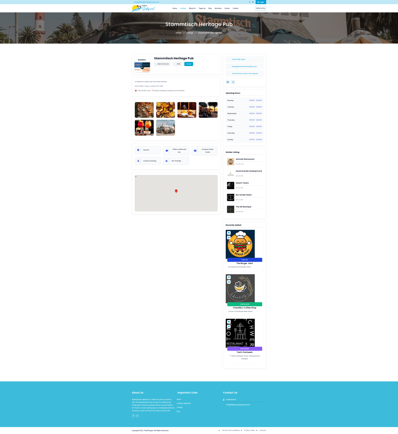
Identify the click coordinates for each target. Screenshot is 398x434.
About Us (192, 8)
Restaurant (244, 349)
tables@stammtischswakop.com (244, 66)
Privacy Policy (249, 430)
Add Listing (261, 8)
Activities (218, 8)
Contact (235, 8)
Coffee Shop (244, 304)
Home (175, 8)
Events (227, 8)
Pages (201, 8)
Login (261, 2)
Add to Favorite (163, 64)
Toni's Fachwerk (245, 352)
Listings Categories (183, 403)
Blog (210, 8)
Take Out (244, 260)
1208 (178, 64)
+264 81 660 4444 (238, 59)
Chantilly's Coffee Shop (244, 307)
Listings (183, 8)
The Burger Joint (244, 263)
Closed (188, 64)
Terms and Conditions (231, 430)
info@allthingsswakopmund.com (146, 2)
